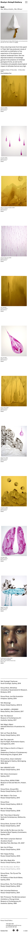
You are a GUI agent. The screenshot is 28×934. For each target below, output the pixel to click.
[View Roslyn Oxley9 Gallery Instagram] (17, 930)
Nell (2, 7)
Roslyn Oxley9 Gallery (6, 920)
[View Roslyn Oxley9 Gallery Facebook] (14, 930)
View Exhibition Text (6, 73)
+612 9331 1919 (10, 923)
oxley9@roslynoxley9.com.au (13, 925)
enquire (16, 42)
